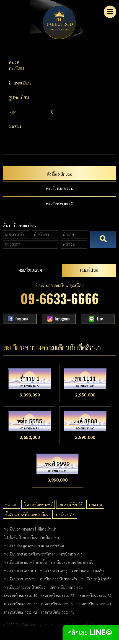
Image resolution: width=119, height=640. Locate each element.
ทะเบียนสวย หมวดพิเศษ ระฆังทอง (29, 553)
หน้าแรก (11, 504)
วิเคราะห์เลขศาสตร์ (38, 504)
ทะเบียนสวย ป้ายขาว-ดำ (58, 578)
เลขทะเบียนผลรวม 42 (20, 612)
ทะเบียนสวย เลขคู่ (54, 570)
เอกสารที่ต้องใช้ (70, 504)
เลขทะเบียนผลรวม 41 (94, 603)
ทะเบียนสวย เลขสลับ (88, 570)
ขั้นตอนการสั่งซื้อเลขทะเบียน (26, 514)
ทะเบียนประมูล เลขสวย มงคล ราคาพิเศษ (34, 545)
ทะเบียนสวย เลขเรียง (20, 570)
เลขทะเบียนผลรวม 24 (94, 595)
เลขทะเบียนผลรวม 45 (57, 612)
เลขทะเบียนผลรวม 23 (57, 595)
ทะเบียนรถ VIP (71, 553)
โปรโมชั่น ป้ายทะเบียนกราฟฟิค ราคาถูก (33, 537)
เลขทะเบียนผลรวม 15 (66, 587)
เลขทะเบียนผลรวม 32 (20, 603)
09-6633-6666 (59, 298)
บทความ (95, 504)
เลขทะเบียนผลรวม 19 (20, 595)
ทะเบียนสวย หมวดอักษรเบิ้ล (25, 562)
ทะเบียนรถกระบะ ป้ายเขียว (24, 587)
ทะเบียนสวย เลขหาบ (20, 578)
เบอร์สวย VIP (65, 514)
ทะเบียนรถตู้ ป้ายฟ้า (96, 578)
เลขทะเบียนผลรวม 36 (57, 603)
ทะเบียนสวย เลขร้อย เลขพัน (72, 562)
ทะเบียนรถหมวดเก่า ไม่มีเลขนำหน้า (30, 528)
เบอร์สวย (89, 270)
